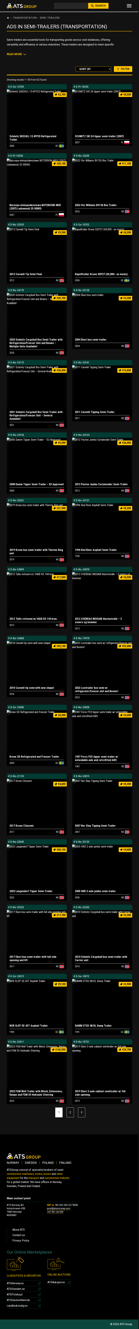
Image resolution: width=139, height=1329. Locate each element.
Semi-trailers (50, 17)
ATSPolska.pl (15, 1294)
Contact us (18, 1235)
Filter (125, 69)
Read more (14, 54)
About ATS (18, 1229)
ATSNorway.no (15, 1283)
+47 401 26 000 (55, 1211)
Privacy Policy (20, 1240)
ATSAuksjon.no (56, 1282)
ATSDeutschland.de (18, 1300)
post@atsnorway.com (58, 1208)
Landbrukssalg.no (17, 1305)
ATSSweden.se (16, 1289)
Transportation (25, 17)
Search (100, 5)
